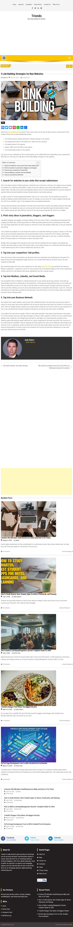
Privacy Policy (38, 4)
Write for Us (56, 4)
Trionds (36, 16)
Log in (4, 906)
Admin (17, 540)
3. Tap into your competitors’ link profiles (15, 170)
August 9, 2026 (7, 540)
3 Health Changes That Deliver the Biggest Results (19, 707)
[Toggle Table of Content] (37, 162)
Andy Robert (26, 77)
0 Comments (6, 551)
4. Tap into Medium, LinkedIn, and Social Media (17, 172)
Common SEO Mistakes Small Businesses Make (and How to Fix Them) (25, 538)
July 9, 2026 (6, 597)
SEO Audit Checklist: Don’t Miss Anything (15, 366)
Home (14, 4)
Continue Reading (67, 551)
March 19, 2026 (7, 709)
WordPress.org (6, 915)
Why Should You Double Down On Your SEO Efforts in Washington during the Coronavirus (54, 367)
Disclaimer (29, 4)
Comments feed (7, 912)
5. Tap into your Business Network (13, 175)
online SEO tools (46, 266)
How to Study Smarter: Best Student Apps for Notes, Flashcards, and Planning (28, 594)
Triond (70, 924)
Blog (40, 857)
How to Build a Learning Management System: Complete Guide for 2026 (26, 651)
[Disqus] (36, 395)
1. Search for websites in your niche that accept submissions (21, 165)
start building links (13, 132)
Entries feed (6, 909)
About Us (21, 4)
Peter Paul (17, 653)
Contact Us (47, 4)
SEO (3, 122)
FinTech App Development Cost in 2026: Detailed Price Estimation (24, 763)
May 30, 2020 (15, 77)
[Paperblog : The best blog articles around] (42, 881)
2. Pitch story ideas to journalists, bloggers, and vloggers (20, 168)
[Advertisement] (36, 41)
